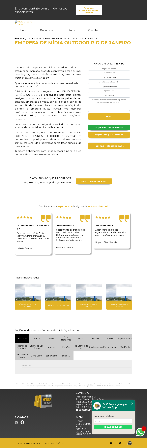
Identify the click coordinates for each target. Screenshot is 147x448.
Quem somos (47, 30)
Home (23, 30)
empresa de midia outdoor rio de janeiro (71, 38)
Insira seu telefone (104, 416)
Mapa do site (83, 434)
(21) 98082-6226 (86, 402)
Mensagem (109, 95)
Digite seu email (109, 77)
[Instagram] (17, 422)
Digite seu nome (109, 68)
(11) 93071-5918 (85, 407)
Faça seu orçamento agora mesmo (88, 10)
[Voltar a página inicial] (24, 23)
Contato (93, 30)
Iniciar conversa (113, 427)
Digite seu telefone (109, 86)
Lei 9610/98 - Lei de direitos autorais (107, 386)
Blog (70, 30)
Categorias (34, 38)
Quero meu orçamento (93, 181)
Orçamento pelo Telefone (109, 135)
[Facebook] (22, 422)
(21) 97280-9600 (86, 404)
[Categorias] (112, 30)
